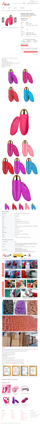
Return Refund (13, 417)
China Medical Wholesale (24, 417)
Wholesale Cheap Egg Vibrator (24, 393)
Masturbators (22, 7)
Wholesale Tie (23, 418)
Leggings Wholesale (23, 413)
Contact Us (12, 413)
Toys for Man (3, 414)
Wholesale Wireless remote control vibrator (15, 405)
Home (4, 7)
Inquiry (22, 45)
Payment (12, 414)
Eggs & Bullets (13, 10)
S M (2, 417)
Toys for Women (7, 10)
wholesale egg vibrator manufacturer (15, 394)
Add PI (29, 45)
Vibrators (9, 7)
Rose (2, 418)
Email (26, 45)
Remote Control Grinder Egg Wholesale (25, 405)
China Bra (22, 414)
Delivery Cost (13, 418)
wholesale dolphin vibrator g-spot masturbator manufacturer (6, 394)
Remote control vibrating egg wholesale (6, 405)
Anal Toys (15, 7)
